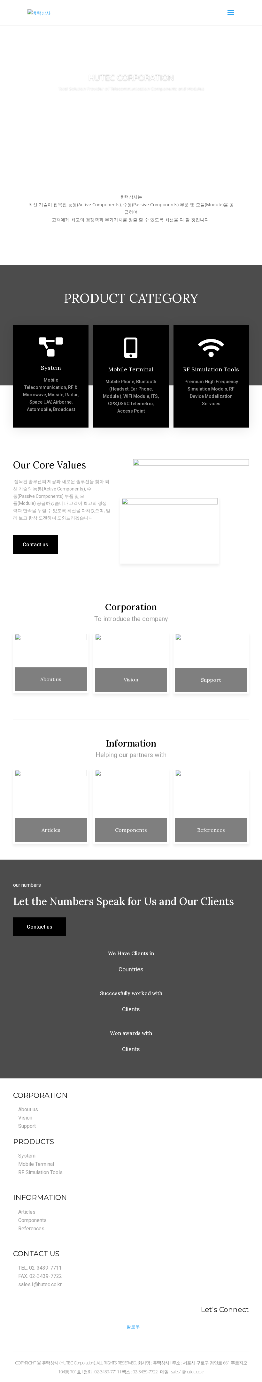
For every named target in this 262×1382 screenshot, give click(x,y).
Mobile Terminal (131, 369)
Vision (131, 679)
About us (50, 679)
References (211, 830)
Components (131, 830)
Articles (51, 830)
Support (211, 680)
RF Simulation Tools (211, 369)
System (51, 367)
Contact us (35, 545)
